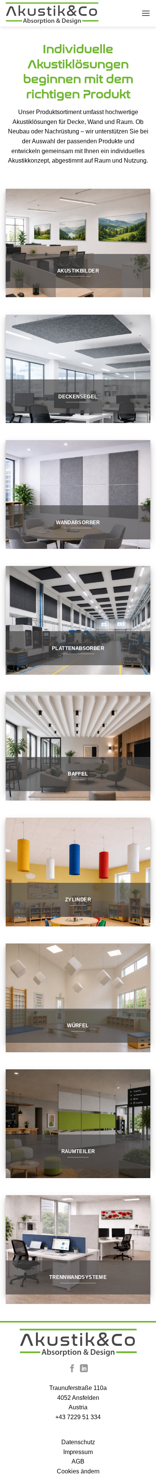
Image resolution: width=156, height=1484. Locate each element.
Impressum (78, 1452)
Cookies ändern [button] (78, 1471)
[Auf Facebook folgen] (72, 1369)
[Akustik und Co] (52, 13)
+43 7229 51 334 (78, 1417)
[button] (145, 13)
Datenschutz (78, 1442)
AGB (78, 1461)
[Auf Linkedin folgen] (84, 1369)
